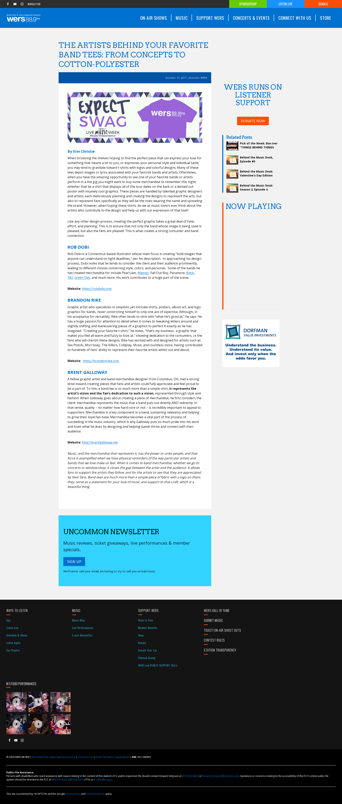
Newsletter (34, 4)
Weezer (143, 273)
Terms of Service (95, 793)
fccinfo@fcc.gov (103, 779)
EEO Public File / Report (45, 757)
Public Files (102, 757)
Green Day (82, 277)
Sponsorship (248, 4)
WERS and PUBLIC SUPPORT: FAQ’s (157, 665)
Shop (141, 635)
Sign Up (74, 561)
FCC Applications (119, 757)
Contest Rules (214, 640)
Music (76, 610)
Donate (323, 4)
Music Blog (78, 620)
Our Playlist (13, 650)
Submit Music (213, 620)
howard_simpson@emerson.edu (220, 776)
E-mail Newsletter (82, 635)
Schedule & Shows (17, 635)
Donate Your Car (147, 650)
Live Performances (82, 628)
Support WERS (148, 610)
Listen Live (285, 4)
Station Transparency (220, 650)
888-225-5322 (59, 779)
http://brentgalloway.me (100, 442)
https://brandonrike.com (101, 361)
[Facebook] (8, 4)
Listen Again (13, 643)
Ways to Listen (17, 610)
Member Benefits (147, 628)
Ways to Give (145, 620)
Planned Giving (146, 658)
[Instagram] (22, 4)
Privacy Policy (67, 757)
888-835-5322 (76, 779)
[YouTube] (15, 4)
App (8, 620)
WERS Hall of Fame (217, 610)
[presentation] (16, 702)
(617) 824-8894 (190, 776)
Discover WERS (198, 77)
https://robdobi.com (97, 288)
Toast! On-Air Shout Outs (222, 630)
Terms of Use (85, 757)
